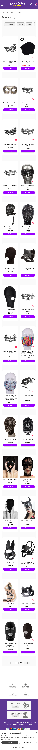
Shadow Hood (10, 309)
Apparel (13, 12)
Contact (30, 724)
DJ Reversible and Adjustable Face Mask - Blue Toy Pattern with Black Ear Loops (10, 397)
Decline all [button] (28, 742)
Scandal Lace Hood (10, 439)
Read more (8, 739)
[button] (2, 5)
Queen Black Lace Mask (10, 185)
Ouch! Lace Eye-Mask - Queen (28, 144)
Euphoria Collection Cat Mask (28, 268)
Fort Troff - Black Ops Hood (27, 62)
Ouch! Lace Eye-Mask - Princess (28, 310)
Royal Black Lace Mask (10, 144)
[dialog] (19, 740)
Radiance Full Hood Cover (27, 227)
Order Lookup (6, 722)
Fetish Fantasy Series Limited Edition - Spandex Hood (10, 645)
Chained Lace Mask (27, 395)
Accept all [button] (9, 742)
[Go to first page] (9, 663)
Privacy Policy (15, 722)
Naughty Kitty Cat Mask (28, 603)
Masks (19, 12)
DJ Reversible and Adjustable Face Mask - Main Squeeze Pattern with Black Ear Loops (28, 353)
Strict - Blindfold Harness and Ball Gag (27, 563)
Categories (5, 12)
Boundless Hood (10, 268)
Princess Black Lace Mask (27, 103)
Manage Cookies (24, 722)
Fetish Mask (10, 603)
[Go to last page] (28, 663)
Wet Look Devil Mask (27, 521)
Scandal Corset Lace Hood (10, 227)
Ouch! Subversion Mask (10, 479)
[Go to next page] (25, 663)
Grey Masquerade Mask (10, 102)
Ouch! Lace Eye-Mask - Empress (10, 351)
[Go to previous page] (12, 663)
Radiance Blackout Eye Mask (27, 186)
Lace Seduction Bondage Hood (27, 480)
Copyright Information (18, 724)
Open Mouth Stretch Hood (28, 644)
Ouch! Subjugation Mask (10, 521)
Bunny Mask (10, 562)
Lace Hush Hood (28, 439)
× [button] (36, 732)
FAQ (26, 724)
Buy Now (10, 68)
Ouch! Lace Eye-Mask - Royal (10, 62)
